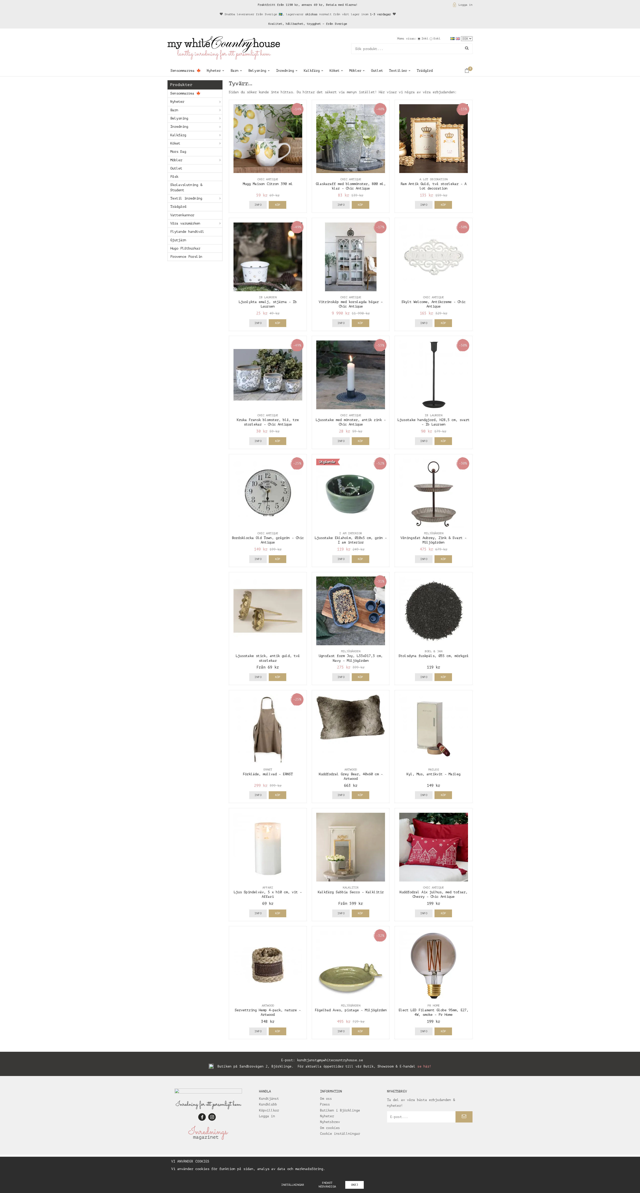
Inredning (285, 70)
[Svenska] (453, 38)
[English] (458, 38)
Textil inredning (186, 198)
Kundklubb (268, 1104)
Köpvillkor (269, 1110)
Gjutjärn (178, 240)
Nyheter (214, 70)
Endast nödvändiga (327, 1184)
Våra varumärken (185, 223)
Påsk (174, 176)
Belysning (257, 70)
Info (258, 204)
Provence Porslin (186, 256)
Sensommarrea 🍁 (185, 70)
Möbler (355, 70)
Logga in (465, 4)
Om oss (326, 1098)
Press (325, 1104)
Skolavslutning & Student (186, 187)
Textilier (398, 70)
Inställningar (292, 1184)
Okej (354, 1184)
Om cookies (330, 1128)
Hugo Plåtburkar (185, 248)
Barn (234, 70)
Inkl (425, 38)
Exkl (437, 38)
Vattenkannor (182, 215)
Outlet (377, 70)
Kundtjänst (269, 1098)
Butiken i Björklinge (340, 1110)
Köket (335, 70)
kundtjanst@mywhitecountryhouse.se (330, 1060)
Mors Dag (178, 152)
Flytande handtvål (187, 232)
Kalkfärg (312, 70)
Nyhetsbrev (330, 1122)
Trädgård (425, 70)
